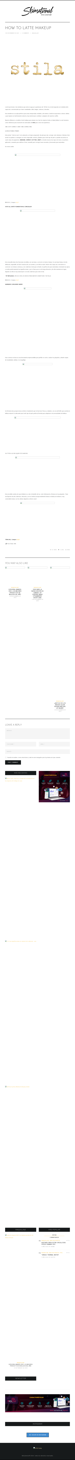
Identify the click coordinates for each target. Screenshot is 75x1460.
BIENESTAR (45, 1253)
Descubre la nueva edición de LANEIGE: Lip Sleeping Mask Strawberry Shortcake (37, 594)
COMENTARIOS (54, 1237)
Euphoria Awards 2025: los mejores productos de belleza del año (15, 592)
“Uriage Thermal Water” (50, 1255)
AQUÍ (17, 202)
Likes (62, 550)
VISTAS (54, 1235)
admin (53, 1246)
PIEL (61, 1253)
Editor (53, 1257)
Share (68, 550)
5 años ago (45, 1246)
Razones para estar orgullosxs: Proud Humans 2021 (54, 1243)
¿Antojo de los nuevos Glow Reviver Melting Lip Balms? (60, 705)
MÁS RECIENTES (55, 1240)
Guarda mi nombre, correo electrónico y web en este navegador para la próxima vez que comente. (34, 757)
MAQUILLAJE (35, 33)
